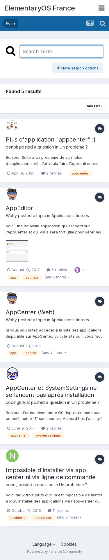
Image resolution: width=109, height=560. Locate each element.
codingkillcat (18, 402)
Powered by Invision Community (54, 551)
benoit (12, 146)
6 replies (58, 269)
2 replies (53, 173)
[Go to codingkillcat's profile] (12, 373)
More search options (79, 68)
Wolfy (11, 215)
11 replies (60, 510)
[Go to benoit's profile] (12, 125)
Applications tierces (70, 215)
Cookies (69, 544)
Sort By (94, 106)
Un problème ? (74, 146)
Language (43, 544)
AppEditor (19, 208)
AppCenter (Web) (30, 312)
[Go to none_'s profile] (12, 455)
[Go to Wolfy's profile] (12, 193)
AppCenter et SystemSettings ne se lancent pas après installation (51, 391)
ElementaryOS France (39, 8)
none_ (11, 484)
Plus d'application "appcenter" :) (51, 139)
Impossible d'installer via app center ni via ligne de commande (51, 474)
